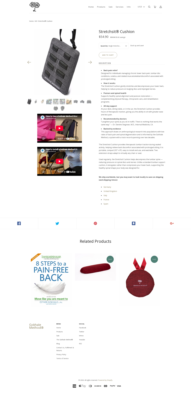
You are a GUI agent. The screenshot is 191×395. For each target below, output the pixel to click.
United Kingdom (110, 191)
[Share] (19, 223)
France (106, 199)
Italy (105, 195)
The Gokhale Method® (64, 340)
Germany (107, 187)
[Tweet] (57, 223)
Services (119, 7)
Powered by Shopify (105, 380)
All (36, 21)
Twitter (81, 332)
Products (101, 7)
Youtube (82, 340)
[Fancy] (134, 223)
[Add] (172, 223)
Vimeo (81, 336)
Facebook (82, 328)
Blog (58, 344)
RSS (80, 344)
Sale (111, 7)
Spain (106, 204)
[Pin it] (95, 223)
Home (91, 7)
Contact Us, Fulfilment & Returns (65, 349)
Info (129, 7)
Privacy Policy (61, 354)
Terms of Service (62, 358)
